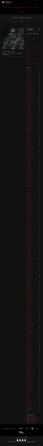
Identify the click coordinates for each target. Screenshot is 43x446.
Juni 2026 (28, 75)
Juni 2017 (28, 337)
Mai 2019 (28, 280)
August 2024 (29, 129)
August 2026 (29, 70)
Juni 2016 (28, 366)
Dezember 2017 (30, 322)
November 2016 (30, 354)
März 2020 (29, 256)
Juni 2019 (28, 278)
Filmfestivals (33, 417)
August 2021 (29, 214)
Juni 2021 (28, 219)
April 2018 (29, 312)
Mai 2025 (28, 107)
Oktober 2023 (29, 151)
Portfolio (35, 7)
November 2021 (30, 207)
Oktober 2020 (29, 239)
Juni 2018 (28, 307)
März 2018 (29, 315)
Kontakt (21, 12)
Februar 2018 (29, 317)
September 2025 (30, 97)
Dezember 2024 (30, 119)
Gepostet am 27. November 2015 (15, 53)
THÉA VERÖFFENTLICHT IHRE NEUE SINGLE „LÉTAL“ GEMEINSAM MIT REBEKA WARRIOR (33, 48)
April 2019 (29, 283)
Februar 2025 (29, 114)
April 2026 (29, 80)
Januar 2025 (29, 116)
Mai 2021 (28, 222)
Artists (28, 417)
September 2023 (30, 153)
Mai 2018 (28, 310)
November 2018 (30, 295)
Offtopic (29, 7)
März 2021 (29, 227)
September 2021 (30, 212)
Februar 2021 (29, 229)
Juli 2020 (28, 246)
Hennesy (5, 53)
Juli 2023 (28, 158)
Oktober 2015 (29, 386)
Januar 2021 (29, 231)
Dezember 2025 (30, 89)
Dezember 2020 (30, 234)
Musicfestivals (35, 419)
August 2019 (29, 273)
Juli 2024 (28, 131)
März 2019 (29, 285)
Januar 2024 (29, 143)
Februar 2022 (29, 200)
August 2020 (29, 244)
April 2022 (29, 195)
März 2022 (29, 197)
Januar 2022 (29, 202)
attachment (18, 22)
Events (9, 7)
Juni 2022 (28, 190)
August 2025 (29, 99)
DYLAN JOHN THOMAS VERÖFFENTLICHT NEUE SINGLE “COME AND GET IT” (33, 55)
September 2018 (30, 300)
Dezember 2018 (30, 293)
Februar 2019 (29, 288)
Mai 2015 (28, 398)
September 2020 (30, 241)
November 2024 (30, 121)
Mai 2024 (28, 136)
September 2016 (30, 359)
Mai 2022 (28, 192)
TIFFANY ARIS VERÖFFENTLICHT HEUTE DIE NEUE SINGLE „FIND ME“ (33, 42)
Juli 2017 (28, 334)
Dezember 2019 (30, 263)
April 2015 (29, 400)
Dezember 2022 (30, 175)
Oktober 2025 (29, 94)
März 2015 (29, 403)
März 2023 (29, 168)
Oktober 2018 (29, 298)
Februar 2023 (29, 170)
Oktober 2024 (29, 124)
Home (5, 7)
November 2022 (30, 178)
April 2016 (29, 371)
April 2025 (29, 109)
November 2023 (30, 148)
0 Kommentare (6, 54)
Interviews (29, 419)
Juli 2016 (28, 364)
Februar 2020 (29, 258)
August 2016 (29, 361)
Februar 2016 (29, 376)
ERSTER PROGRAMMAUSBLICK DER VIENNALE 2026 (33, 37)
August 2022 (29, 185)
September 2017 (30, 329)
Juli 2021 (28, 217)
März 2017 (29, 344)
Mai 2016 (28, 369)
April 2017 (29, 342)
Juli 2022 (28, 187)
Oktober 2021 (29, 209)
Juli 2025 (28, 102)
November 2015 (30, 383)
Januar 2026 (29, 87)
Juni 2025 (28, 104)
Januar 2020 (29, 261)
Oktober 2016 (29, 356)
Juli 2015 (28, 393)
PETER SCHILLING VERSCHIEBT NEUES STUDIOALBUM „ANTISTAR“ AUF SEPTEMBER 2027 (33, 61)
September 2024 (30, 126)
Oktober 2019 (29, 268)
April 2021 (29, 224)
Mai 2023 (28, 163)
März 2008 (29, 410)
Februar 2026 (29, 85)
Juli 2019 (28, 276)
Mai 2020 (28, 251)
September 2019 (30, 271)
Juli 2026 (28, 72)
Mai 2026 (28, 77)
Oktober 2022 (29, 180)
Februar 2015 (29, 405)
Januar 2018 (29, 320)
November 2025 (30, 92)
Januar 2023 (29, 173)
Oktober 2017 (29, 327)
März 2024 (29, 141)
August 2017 (29, 332)
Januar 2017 (29, 349)
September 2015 (30, 388)
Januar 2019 (29, 290)
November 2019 (30, 266)
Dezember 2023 (30, 146)
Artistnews (23, 7)
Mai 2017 (28, 339)
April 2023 (29, 165)
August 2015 (29, 391)
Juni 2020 (28, 249)
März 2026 (29, 82)
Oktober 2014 (29, 408)
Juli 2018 (28, 305)
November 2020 (30, 236)
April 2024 (29, 138)
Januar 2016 (29, 378)
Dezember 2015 (30, 381)
